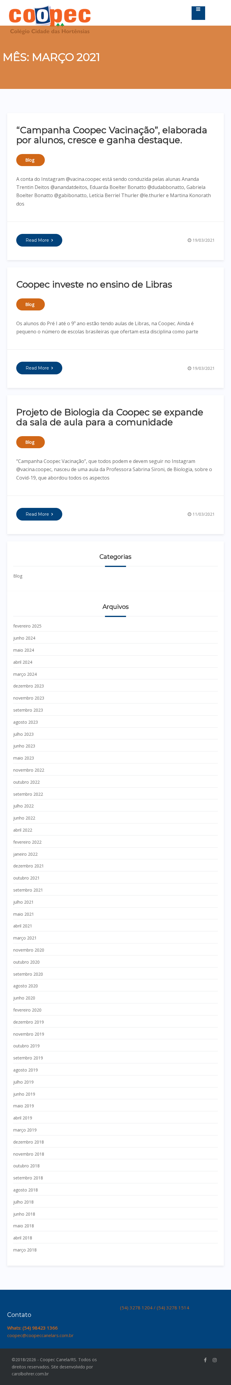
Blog (29, 160)
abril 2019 (22, 1118)
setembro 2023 (28, 710)
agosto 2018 (25, 1190)
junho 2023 (24, 746)
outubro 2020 (26, 962)
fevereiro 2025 (27, 626)
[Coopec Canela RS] (50, 7)
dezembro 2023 (28, 686)
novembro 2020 (28, 950)
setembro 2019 (28, 1058)
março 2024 (25, 674)
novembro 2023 (28, 698)
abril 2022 (22, 830)
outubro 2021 (26, 878)
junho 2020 (24, 998)
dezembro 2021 (28, 866)
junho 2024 (24, 638)
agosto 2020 (25, 986)
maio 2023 (23, 758)
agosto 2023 (25, 722)
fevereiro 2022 (27, 842)
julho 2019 (23, 1082)
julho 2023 (23, 734)
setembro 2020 (28, 974)
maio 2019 (23, 1106)
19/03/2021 (203, 240)
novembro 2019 (28, 1034)
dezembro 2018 (28, 1142)
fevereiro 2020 (27, 1010)
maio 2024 (23, 650)
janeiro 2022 (25, 854)
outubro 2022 (26, 782)
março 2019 (25, 1130)
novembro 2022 (28, 770)
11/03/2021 (203, 514)
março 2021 (25, 938)
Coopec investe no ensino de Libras (94, 284)
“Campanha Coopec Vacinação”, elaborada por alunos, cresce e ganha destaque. (111, 135)
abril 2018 (22, 1238)
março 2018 (25, 1250)
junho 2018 (24, 1214)
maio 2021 (23, 914)
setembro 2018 (28, 1178)
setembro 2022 (28, 794)
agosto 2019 (25, 1070)
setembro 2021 (28, 890)
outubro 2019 (26, 1046)
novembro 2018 (28, 1154)
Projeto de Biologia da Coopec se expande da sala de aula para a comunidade (109, 417)
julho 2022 (23, 806)
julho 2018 (23, 1202)
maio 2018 (23, 1226)
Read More (37, 240)
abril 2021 (22, 926)
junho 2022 (24, 818)
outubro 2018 (26, 1166)
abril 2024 (22, 662)
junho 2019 (24, 1094)
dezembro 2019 (28, 1022)
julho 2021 (23, 902)
